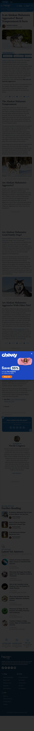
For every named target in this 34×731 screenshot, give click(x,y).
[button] (31, 353)
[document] (17, 365)
